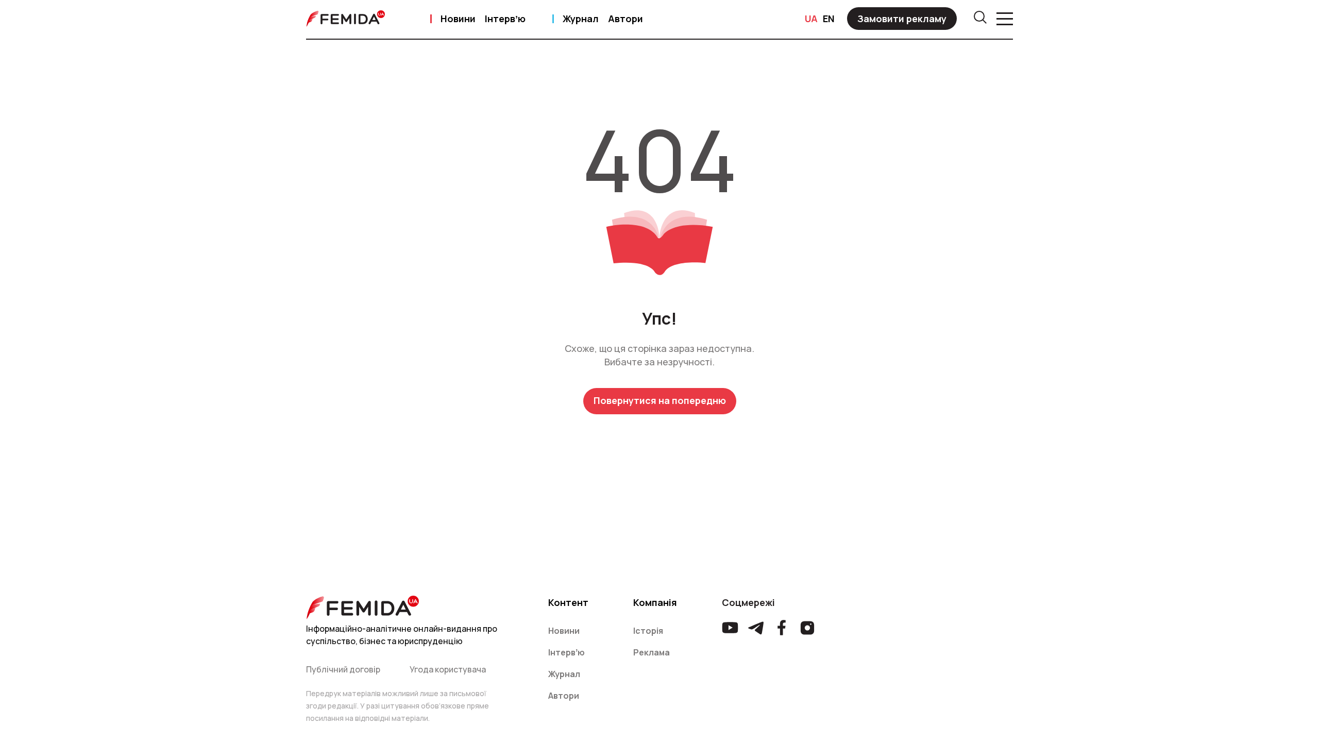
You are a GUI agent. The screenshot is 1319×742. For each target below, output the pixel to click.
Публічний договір (343, 669)
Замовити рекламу (901, 18)
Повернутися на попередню (660, 400)
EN (829, 18)
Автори (625, 18)
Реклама (651, 652)
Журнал (581, 18)
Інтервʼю (505, 18)
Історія (648, 630)
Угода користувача (448, 669)
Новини (458, 18)
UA (811, 18)
